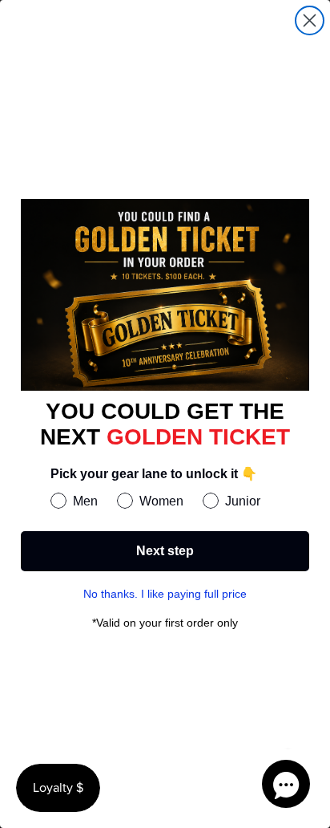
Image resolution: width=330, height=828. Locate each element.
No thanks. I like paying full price (165, 593)
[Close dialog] (310, 20)
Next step (165, 551)
